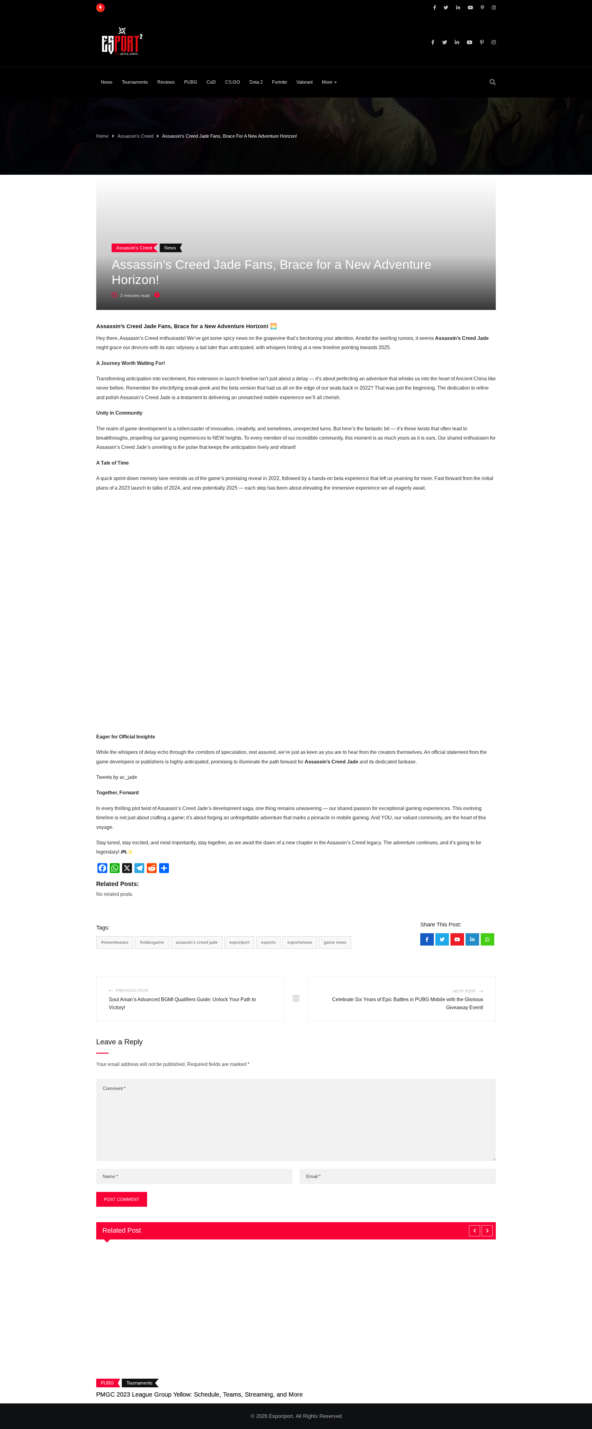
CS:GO (232, 82)
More (327, 82)
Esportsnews (299, 942)
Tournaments (135, 82)
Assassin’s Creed (139, 338)
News (107, 82)
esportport (239, 942)
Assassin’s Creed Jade (197, 942)
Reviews (166, 82)
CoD (211, 82)
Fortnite (279, 82)
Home (102, 136)
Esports (268, 942)
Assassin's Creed (135, 136)
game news (335, 942)
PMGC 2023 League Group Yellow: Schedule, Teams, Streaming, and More (199, 1394)
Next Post (464, 991)
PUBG (190, 82)
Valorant (304, 82)
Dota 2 (256, 82)
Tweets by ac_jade (116, 777)
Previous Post (132, 990)
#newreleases (114, 942)
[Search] (493, 82)
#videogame (152, 942)
